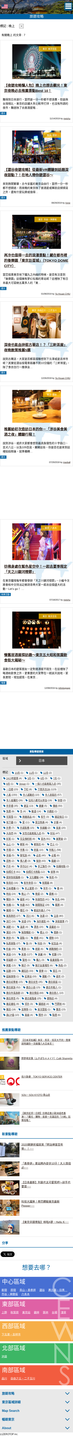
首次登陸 (42, 1009)
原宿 (13, 1290)
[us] (5, 11)
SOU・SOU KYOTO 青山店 (35, 1095)
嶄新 (22, 844)
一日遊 (9, 789)
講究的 (24, 971)
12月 (45, 773)
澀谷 (42, 1290)
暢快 (8, 899)
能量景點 (54, 960)
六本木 (25, 1294)
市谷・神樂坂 (10, 1294)
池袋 (4, 1356)
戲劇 (53, 861)
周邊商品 (27, 817)
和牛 (43, 817)
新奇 (51, 877)
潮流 (8, 932)
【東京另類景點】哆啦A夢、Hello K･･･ (45, 1222)
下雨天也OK (44, 789)
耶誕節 (9, 960)
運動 (44, 976)
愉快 (38, 861)
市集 (22, 850)
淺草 (63, 1312)
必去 (38, 855)
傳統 (55, 806)
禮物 (51, 938)
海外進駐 (41, 921)
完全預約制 (26, 839)
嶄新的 (37, 844)
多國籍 (43, 828)
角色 (60, 965)
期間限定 (40, 905)
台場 (54, 1312)
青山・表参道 (27, 1290)
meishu (66, 118)
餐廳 (3, 683)
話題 (8, 971)
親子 (23, 965)
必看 (53, 855)
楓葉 (57, 905)
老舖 (54, 954)
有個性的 (40, 899)
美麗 (40, 954)
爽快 (8, 938)
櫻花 (22, 910)
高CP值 (10, 1015)
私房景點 (11, 943)
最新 (22, 899)
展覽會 (59, 839)
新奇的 (9, 883)
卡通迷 (50, 811)
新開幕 (45, 883)
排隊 (53, 872)
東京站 (26, 1312)
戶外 (8, 866)
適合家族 (11, 987)
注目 (56, 916)
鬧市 (41, 1015)
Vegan (22, 784)
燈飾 (56, 932)
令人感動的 (28, 795)
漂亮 (36, 927)
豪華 (41, 971)
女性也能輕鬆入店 (31, 833)
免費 (8, 811)
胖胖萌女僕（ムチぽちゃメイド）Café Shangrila (46, 1058)
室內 (43, 839)
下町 (26, 789)
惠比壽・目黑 (57, 1290)
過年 (58, 976)
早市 (45, 888)
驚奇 (58, 1009)
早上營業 (29, 888)
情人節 (23, 861)
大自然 (9, 833)
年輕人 (52, 850)
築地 (45, 1312)
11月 (31, 773)
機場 (8, 910)
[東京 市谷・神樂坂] (36, 248)
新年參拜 (28, 883)
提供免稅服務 (13, 877)
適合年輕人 (52, 987)
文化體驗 (34, 877)
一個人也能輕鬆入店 (45, 784)
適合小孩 (30, 987)
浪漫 (23, 921)
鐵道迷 (42, 1004)
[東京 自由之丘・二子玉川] (36, 337)
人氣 (8, 795)
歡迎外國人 (40, 910)
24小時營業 (12, 778)
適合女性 (33, 982)
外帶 (8, 828)
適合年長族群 (13, 993)
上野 (4, 1312)
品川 (4, 1378)
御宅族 (23, 855)
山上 (8, 844)
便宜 (26, 806)
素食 (23, 949)
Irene (67, 203)
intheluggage (64, 688)
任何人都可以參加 (37, 800)
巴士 (52, 844)
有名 (57, 899)
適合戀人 (54, 993)
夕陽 (56, 822)
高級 (27, 1015)
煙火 (42, 932)
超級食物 (11, 976)
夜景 (58, 828)
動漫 (34, 811)
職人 (38, 960)
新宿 (4, 1290)
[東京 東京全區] (36, 78)
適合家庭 (53, 982)
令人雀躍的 (12, 800)
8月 (8, 784)
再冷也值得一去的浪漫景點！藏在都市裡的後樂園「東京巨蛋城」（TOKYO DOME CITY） (36, 260)
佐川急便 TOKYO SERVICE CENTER (41, 1076)
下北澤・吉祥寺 (11, 1334)
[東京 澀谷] (36, 162)
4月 (42, 778)
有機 (8, 905)
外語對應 (24, 828)
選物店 (50, 998)
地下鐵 (9, 822)
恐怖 (8, 861)
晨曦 (51, 894)
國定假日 (59, 817)
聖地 (24, 960)
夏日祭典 (40, 822)
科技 (40, 943)
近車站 (28, 976)
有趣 (22, 905)
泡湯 (42, 916)
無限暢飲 (26, 932)
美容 (8, 954)
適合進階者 (30, 998)
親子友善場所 (42, 965)
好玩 (52, 833)
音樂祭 (24, 1009)
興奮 (8, 965)
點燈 (54, 1015)
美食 (23, 954)
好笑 (8, 839)
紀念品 (54, 943)
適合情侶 (34, 993)
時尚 (8, 894)
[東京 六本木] (36, 559)
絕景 (37, 949)
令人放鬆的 (51, 795)
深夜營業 (59, 921)
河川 (28, 916)
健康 (41, 806)
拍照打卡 (11, 872)
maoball (66, 462)
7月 (55, 778)
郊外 (27, 1004)
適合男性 (11, 998)
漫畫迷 (52, 927)
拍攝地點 (61, 866)
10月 (17, 773)
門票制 (58, 1004)
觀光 (3, 113)
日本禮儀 (11, 888)
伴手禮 (9, 806)
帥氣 (36, 850)
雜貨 (8, 1009)
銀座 (36, 1312)
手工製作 (42, 866)
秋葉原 (15, 1312)
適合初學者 (12, 982)
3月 (29, 778)
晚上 (23, 894)
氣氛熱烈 (11, 916)
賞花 (55, 971)
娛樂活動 (5, 594)
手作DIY (24, 866)
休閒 (60, 800)
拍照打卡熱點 (33, 872)
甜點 (22, 938)
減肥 (8, 927)
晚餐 (37, 894)
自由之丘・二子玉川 (23, 1378)
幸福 (8, 855)
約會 (8, 949)
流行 (8, 921)
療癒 (36, 938)
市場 (8, 850)
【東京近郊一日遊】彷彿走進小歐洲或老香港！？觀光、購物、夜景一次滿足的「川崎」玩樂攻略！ (45, 1117)
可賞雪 (9, 817)
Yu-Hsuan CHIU (62, 294)
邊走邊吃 (11, 1004)
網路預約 (53, 949)
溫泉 (22, 927)
